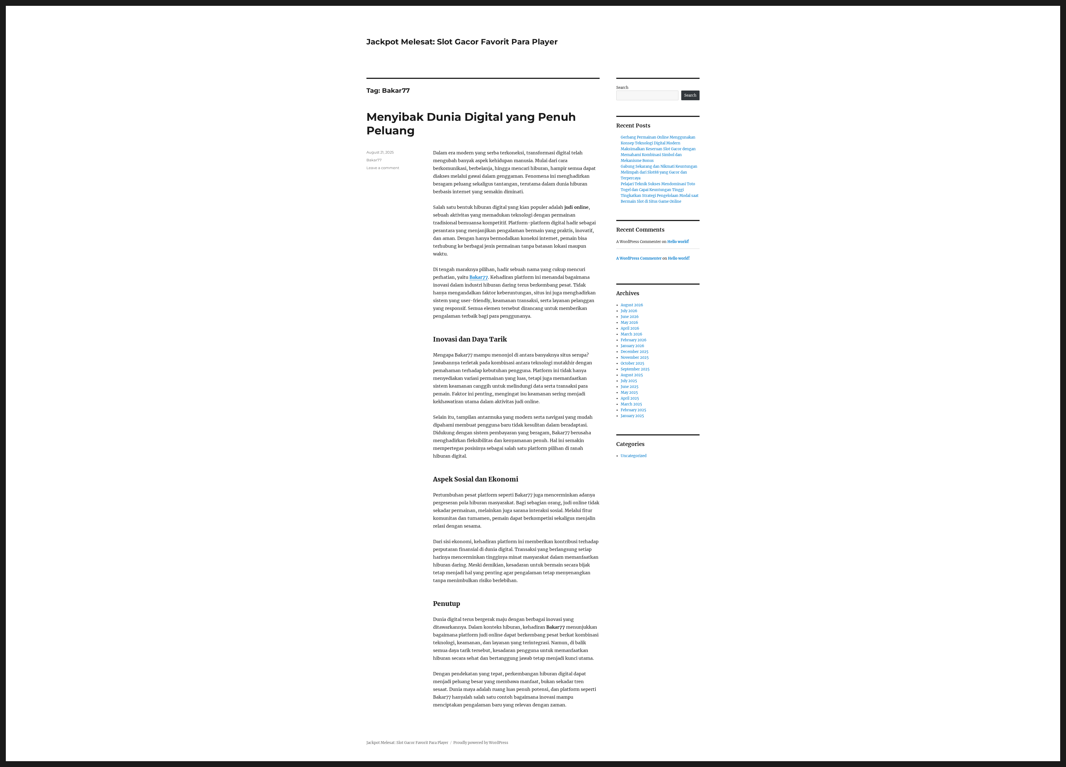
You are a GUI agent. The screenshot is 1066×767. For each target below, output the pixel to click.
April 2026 (630, 328)
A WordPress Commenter (639, 258)
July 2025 (629, 381)
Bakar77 (478, 277)
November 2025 (635, 357)
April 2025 (630, 398)
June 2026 (630, 316)
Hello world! (678, 241)
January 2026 (632, 346)
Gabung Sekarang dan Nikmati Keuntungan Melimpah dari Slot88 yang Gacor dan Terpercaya (659, 172)
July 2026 (629, 311)
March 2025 (631, 404)
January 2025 (632, 415)
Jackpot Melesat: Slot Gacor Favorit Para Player (462, 41)
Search (622, 87)
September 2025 (635, 369)
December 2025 (634, 351)
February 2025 (633, 410)
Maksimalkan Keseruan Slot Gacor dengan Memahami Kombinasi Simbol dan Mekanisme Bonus (658, 155)
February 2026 (634, 340)
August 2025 (632, 375)
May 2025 (629, 392)
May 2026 (629, 322)
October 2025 (632, 363)
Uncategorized (634, 455)
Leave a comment (382, 168)
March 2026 (631, 334)
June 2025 (629, 386)
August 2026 (632, 305)
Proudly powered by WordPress (480, 742)
